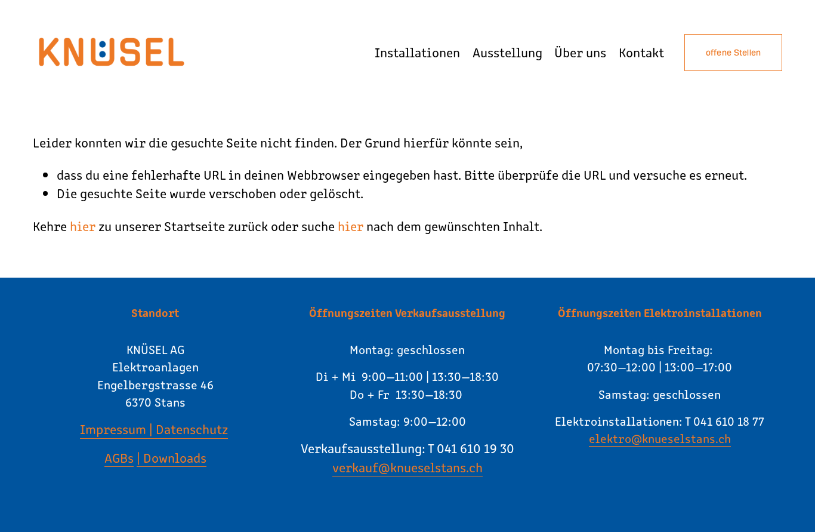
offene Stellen (733, 52)
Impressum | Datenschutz (154, 429)
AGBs (119, 457)
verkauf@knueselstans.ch (407, 467)
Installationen (417, 52)
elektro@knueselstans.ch (660, 438)
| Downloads (171, 457)
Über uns (580, 52)
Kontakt (641, 52)
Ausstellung (507, 52)
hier (82, 226)
